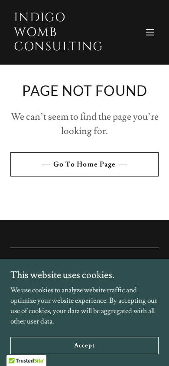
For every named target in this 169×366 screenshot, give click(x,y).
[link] (62, 48)
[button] (150, 32)
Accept (84, 345)
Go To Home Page (84, 164)
